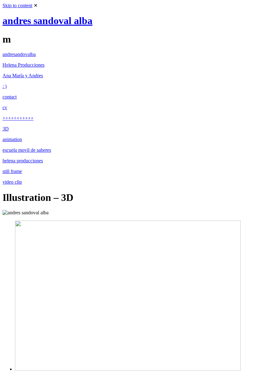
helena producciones (23, 160)
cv (5, 107)
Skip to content (17, 5)
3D (6, 128)
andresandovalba (19, 54)
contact (10, 96)
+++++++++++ (18, 118)
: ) (5, 86)
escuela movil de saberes (27, 150)
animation (12, 139)
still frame (12, 171)
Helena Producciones (24, 65)
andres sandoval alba (47, 20)
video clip (12, 182)
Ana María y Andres (23, 75)
